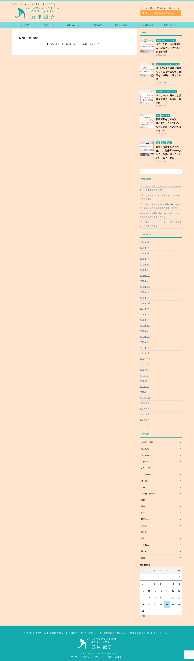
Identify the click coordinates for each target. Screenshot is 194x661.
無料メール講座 (121, 25)
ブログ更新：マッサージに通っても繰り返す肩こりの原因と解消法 (160, 224)
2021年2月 (144, 425)
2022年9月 (145, 364)
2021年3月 (144, 420)
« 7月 (142, 616)
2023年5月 (145, 342)
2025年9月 (145, 264)
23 (179, 597)
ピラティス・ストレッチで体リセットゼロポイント (97, 653)
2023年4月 (145, 347)
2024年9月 (145, 309)
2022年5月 (145, 381)
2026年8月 (145, 242)
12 (155, 590)
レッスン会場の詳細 (145, 25)
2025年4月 (145, 281)
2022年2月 (144, 386)
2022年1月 (144, 392)
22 (173, 597)
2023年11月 (145, 320)
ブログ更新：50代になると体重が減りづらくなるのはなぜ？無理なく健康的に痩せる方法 (161, 206)
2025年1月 (144, 297)
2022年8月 (145, 370)
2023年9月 (145, 325)
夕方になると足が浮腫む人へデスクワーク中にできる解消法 (168, 48)
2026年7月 (145, 248)
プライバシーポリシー (162, 633)
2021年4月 (144, 414)
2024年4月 (145, 314)
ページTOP (24, 25)
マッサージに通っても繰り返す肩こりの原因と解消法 (168, 99)
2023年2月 (145, 353)
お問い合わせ (169, 25)
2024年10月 (145, 303)
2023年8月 (145, 331)
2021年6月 (144, 409)
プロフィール (48, 25)
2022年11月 (145, 359)
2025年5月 (145, 275)
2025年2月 (145, 292)
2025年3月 (145, 286)
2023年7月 (145, 336)
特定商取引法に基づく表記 (140, 633)
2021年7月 (144, 403)
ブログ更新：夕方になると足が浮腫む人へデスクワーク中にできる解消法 (160, 188)
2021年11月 (145, 397)
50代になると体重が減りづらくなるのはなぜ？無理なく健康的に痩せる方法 (161, 215)
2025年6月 (145, 270)
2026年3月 (145, 253)
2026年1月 (144, 259)
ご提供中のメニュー (72, 25)
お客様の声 (97, 25)
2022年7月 (144, 375)
